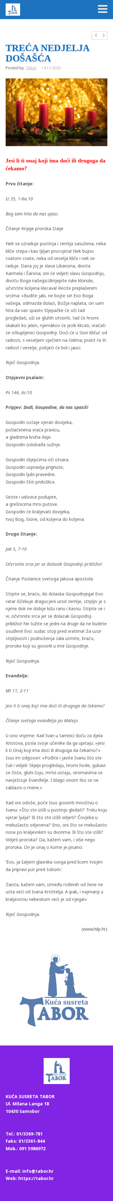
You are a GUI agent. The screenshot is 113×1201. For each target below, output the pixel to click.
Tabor (31, 68)
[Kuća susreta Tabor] (13, 9)
